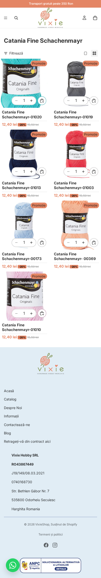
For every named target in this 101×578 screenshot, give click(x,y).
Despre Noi (13, 408)
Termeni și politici (50, 534)
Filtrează (16, 53)
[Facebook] (46, 545)
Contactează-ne (17, 425)
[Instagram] (55, 545)
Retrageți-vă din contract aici (27, 441)
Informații (11, 416)
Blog (7, 433)
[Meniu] (5, 18)
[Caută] (16, 18)
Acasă (9, 391)
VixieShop (42, 524)
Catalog (10, 399)
